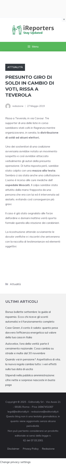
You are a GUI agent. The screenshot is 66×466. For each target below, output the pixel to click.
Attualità (15, 67)
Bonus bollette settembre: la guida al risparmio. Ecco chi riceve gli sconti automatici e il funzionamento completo (29, 316)
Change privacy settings (15, 462)
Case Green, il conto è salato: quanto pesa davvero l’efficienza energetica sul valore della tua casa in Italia (31, 332)
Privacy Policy (31, 448)
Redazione (48, 448)
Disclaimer (13, 448)
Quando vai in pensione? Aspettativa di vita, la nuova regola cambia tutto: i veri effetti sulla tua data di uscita (33, 364)
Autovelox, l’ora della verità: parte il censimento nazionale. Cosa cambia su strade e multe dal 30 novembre (29, 348)
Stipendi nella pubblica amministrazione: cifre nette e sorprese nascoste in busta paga (30, 380)
